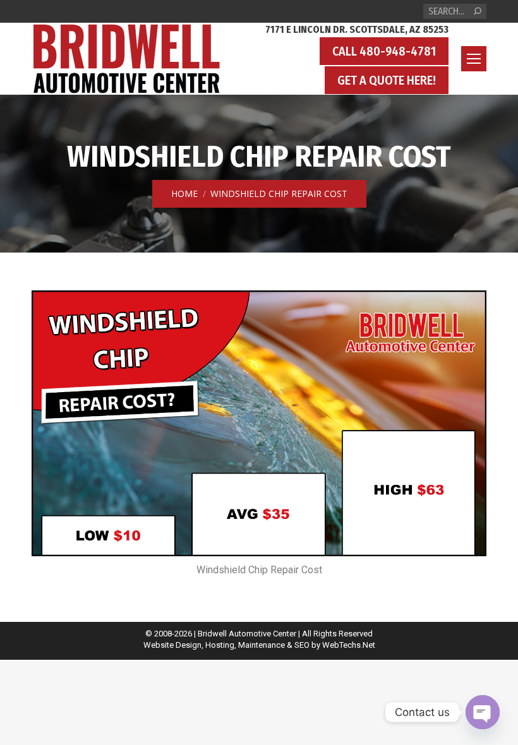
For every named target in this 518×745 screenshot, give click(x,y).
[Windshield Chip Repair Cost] (259, 423)
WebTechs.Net (348, 645)
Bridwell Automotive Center (247, 633)
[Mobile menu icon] (473, 58)
